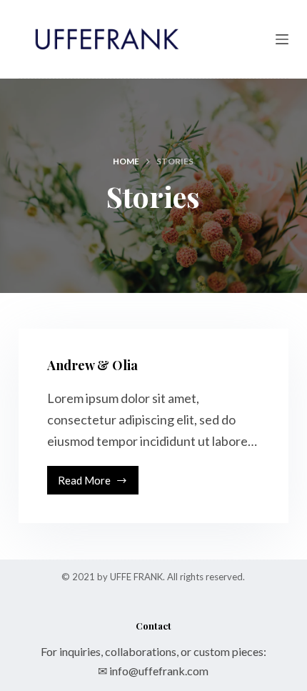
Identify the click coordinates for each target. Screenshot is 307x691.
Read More (93, 484)
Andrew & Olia (92, 365)
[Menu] (282, 39)
